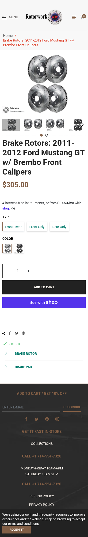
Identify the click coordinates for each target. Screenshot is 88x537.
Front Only (37, 227)
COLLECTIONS (42, 444)
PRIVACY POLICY (41, 505)
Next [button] (82, 125)
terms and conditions (23, 524)
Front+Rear (13, 227)
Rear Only (59, 227)
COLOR (7, 238)
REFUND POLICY (42, 496)
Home (8, 36)
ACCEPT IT (17, 529)
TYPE (6, 217)
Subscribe (72, 407)
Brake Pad (23, 367)
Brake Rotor (25, 353)
